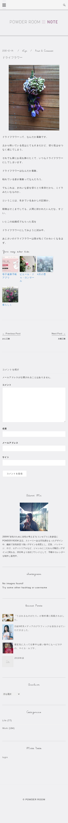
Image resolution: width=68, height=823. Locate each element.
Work (5, 728)
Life (24, 51)
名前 (4, 428)
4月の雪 (41, 274)
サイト (5, 457)
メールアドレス (10, 443)
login (5, 757)
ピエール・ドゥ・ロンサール (27, 277)
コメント (7, 385)
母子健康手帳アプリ (9, 276)
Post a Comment (44, 51)
